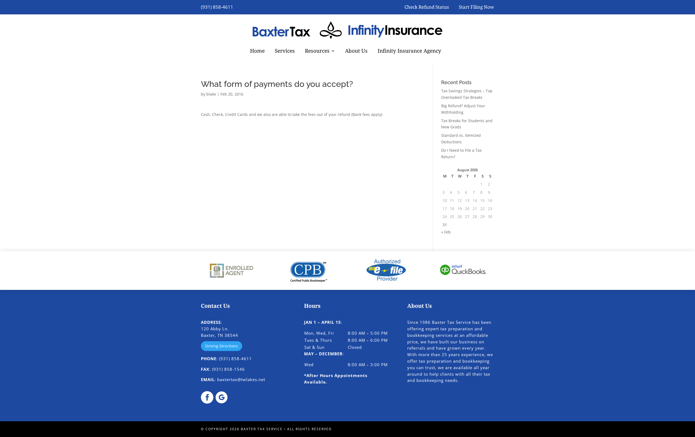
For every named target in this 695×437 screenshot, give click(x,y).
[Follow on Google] (222, 397)
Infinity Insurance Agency (409, 51)
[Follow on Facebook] (207, 397)
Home (257, 51)
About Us (356, 51)
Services (285, 51)
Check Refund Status (427, 7)
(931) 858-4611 (217, 7)
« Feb (446, 232)
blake (211, 94)
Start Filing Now (476, 7)
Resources (317, 51)
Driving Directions (221, 346)
